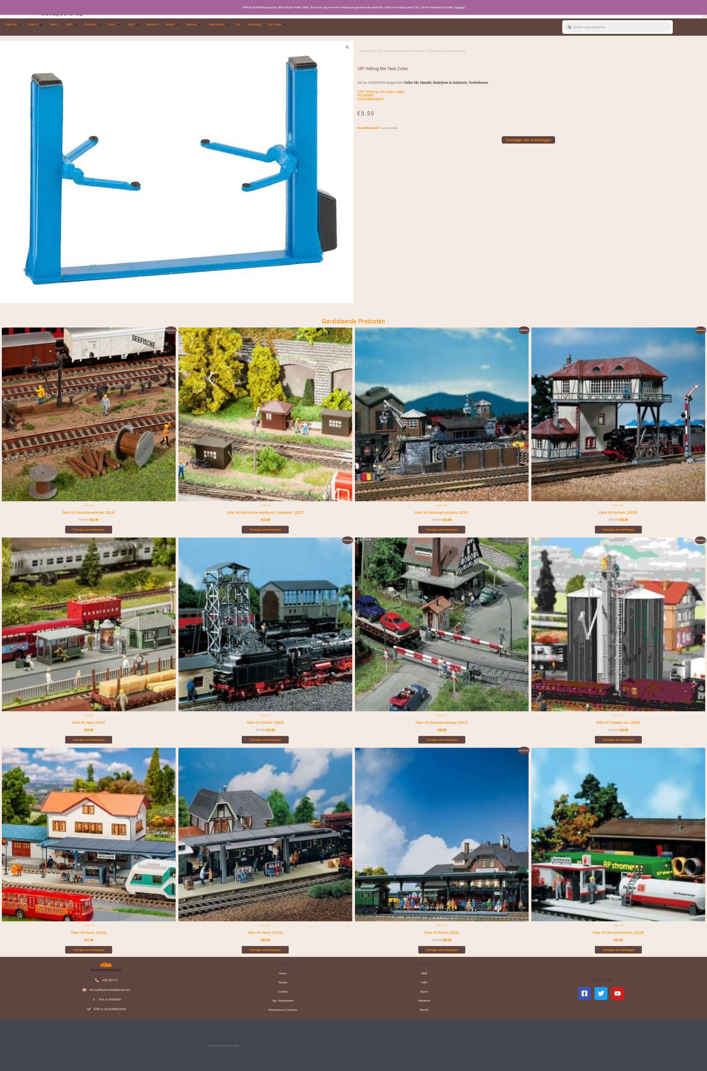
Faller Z (54, 24)
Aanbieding (254, 24)
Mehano (192, 24)
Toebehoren (478, 82)
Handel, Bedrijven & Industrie (404, 51)
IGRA (131, 24)
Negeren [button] (460, 7)
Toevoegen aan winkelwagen (528, 139)
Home (363, 51)
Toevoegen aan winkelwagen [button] (89, 529)
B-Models (90, 24)
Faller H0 (11, 24)
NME (69, 24)
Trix (238, 24)
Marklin (170, 24)
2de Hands (274, 24)
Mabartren (152, 24)
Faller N (33, 24)
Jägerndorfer (216, 24)
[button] (347, 47)
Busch (112, 24)
